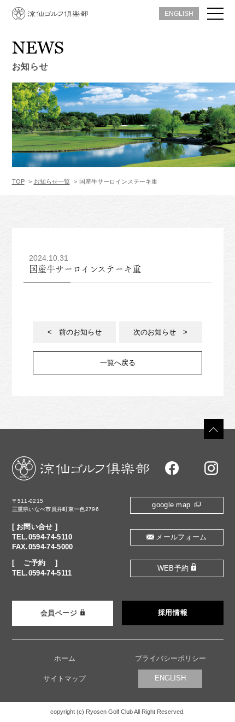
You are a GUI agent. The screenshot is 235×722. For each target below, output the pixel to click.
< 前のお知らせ (75, 332)
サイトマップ (64, 679)
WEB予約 (173, 568)
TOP (18, 181)
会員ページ (59, 613)
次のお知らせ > (160, 332)
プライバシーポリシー (170, 658)
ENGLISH (178, 13)
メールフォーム (181, 537)
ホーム (64, 658)
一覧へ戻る (118, 363)
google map (171, 505)
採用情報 (173, 613)
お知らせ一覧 (52, 181)
